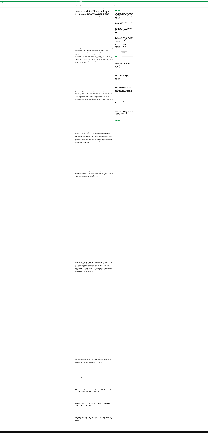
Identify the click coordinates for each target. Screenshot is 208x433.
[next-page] (77, 423)
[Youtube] (76, 430)
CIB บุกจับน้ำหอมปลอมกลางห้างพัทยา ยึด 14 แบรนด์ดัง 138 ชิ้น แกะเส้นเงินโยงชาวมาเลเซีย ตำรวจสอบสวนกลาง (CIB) (124, 30)
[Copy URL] (81, 19)
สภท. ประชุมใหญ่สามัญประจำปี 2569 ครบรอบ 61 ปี (123, 22)
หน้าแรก (77, 5)
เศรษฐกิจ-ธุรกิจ (91, 5)
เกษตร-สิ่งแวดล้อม (112, 5)
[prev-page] (75, 423)
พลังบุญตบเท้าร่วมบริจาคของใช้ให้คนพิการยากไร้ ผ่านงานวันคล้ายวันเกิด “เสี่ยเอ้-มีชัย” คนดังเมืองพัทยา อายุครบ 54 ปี (124, 15)
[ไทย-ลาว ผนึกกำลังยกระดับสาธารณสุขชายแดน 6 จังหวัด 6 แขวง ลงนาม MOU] (124, 72)
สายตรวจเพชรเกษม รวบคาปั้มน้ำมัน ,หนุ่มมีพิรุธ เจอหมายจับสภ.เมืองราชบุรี (123, 65)
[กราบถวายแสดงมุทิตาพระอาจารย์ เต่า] (124, 98)
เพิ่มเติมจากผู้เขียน (87, 378)
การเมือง (85, 5)
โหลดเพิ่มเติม (124, 52)
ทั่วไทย (81, 5)
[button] (131, 4)
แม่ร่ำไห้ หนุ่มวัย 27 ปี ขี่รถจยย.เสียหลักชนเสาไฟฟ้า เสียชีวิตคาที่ (124, 112)
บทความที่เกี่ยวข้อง (79, 378)
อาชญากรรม (97, 5)
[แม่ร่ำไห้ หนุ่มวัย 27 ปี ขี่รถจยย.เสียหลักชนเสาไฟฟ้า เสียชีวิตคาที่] (124, 108)
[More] (84, 19)
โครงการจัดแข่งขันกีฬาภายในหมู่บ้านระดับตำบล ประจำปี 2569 (123, 45)
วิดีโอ (118, 5)
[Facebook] (76, 19)
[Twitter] (79, 19)
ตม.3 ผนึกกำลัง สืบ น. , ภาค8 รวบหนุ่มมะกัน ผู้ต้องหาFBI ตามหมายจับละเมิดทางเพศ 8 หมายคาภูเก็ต (124, 38)
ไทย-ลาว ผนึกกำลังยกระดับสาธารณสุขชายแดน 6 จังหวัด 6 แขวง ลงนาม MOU (124, 77)
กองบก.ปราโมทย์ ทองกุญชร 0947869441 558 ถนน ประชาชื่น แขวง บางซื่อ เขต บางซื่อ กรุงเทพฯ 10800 (89, 16)
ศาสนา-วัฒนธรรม (104, 5)
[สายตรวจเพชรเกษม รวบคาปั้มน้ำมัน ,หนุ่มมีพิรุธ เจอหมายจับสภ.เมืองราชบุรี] (124, 60)
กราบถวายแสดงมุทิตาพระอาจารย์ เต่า (123, 101)
